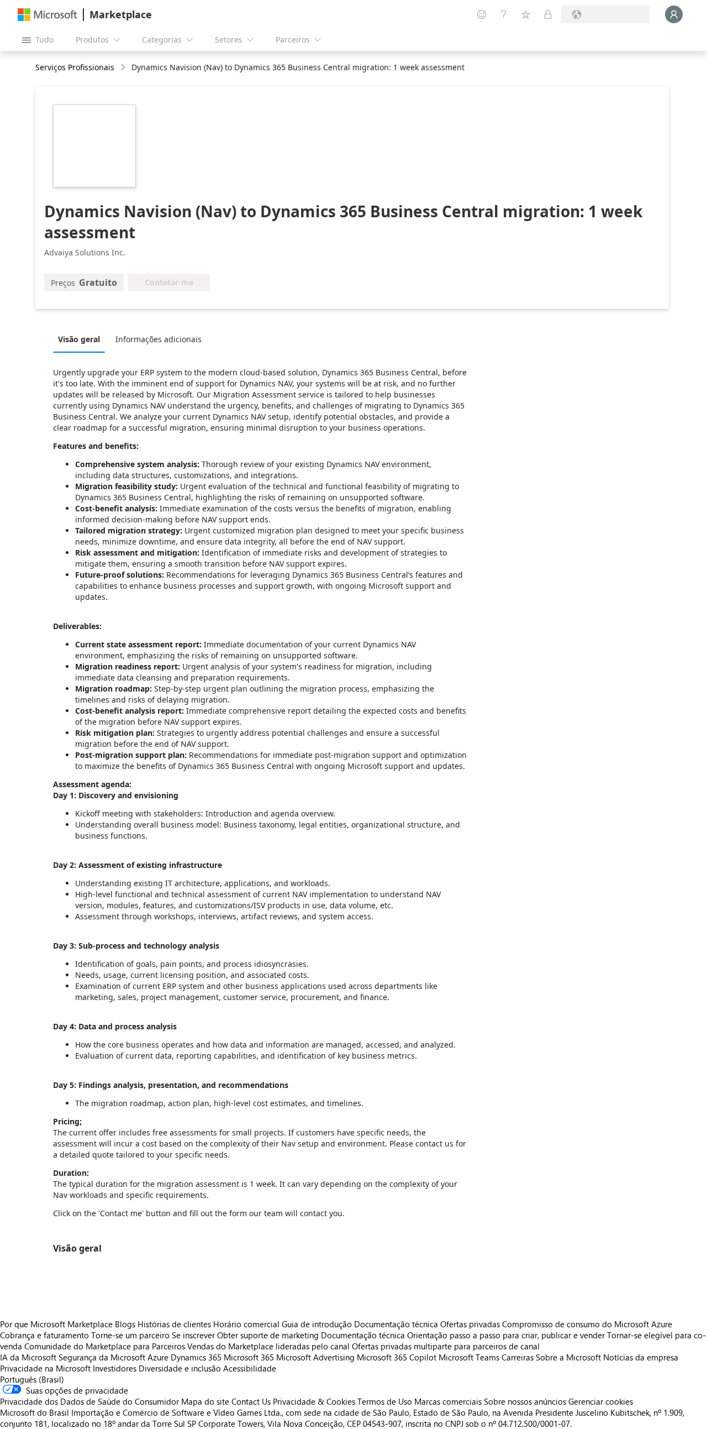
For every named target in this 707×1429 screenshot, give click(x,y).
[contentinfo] (124, 68)
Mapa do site (205, 1401)
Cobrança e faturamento (44, 1335)
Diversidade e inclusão (180, 1368)
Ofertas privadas (470, 1323)
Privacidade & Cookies (314, 1401)
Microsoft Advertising (315, 1357)
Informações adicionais (158, 339)
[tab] (81, 339)
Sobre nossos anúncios (525, 1401)
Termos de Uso (384, 1401)
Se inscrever (193, 1335)
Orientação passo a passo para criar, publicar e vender (506, 1335)
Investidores (114, 1368)
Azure (157, 1357)
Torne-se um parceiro (130, 1335)
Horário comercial (246, 1323)
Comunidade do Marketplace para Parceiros (104, 1346)
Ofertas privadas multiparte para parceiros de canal (446, 1346)
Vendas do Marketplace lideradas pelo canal (268, 1346)
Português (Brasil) (32, 1379)
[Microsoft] (47, 14)
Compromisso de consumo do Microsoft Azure (587, 1323)
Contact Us (251, 1401)
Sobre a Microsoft (568, 1357)
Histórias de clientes (174, 1323)
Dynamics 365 (196, 1357)
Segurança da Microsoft (102, 1357)
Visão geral (79, 339)
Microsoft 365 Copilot (396, 1357)
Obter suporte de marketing (268, 1335)
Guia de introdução (317, 1323)
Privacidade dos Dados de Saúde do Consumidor (89, 1401)
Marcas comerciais (448, 1401)
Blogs (125, 1323)
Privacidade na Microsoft (45, 1368)
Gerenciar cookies (600, 1401)
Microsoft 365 (249, 1357)
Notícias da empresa (640, 1357)
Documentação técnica (396, 1323)
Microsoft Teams (469, 1357)
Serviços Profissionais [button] (74, 67)
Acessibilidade (249, 1368)
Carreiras (518, 1357)
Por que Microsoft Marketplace (56, 1323)
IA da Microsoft (28, 1357)
